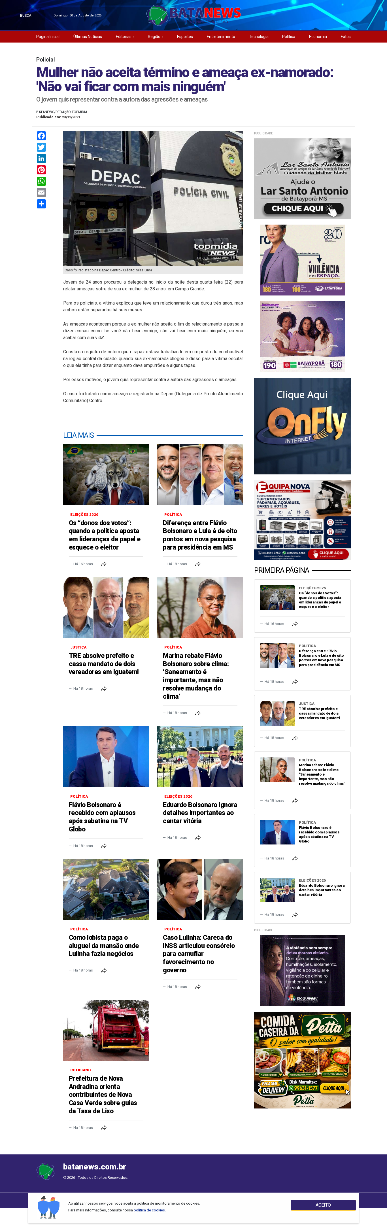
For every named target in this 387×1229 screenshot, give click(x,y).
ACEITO (323, 1205)
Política (288, 36)
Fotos (346, 36)
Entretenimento (221, 36)
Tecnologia (259, 36)
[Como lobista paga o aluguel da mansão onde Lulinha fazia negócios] (106, 889)
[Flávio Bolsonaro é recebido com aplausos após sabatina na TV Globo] (106, 756)
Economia (318, 36)
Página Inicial (47, 36)
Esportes (185, 36)
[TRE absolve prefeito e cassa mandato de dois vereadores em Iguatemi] (106, 607)
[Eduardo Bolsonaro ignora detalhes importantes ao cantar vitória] (200, 756)
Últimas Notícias (87, 36)
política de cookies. (150, 1210)
